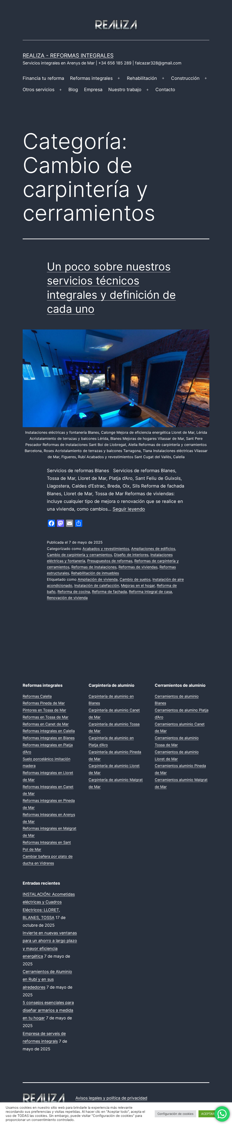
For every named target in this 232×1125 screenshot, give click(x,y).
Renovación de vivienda (67, 597)
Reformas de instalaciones (93, 567)
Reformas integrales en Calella (49, 731)
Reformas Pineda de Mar (44, 703)
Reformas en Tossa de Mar (45, 717)
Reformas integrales (91, 78)
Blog (73, 89)
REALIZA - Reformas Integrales (68, 55)
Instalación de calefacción (96, 585)
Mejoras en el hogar (138, 585)
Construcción (185, 78)
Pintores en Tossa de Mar (44, 710)
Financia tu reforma (43, 78)
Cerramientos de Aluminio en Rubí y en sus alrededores (47, 979)
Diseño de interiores (131, 554)
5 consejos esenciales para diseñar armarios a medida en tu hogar (48, 1010)
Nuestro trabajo (124, 89)
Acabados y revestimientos (105, 548)
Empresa (93, 89)
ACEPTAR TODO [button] (212, 1114)
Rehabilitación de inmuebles (95, 573)
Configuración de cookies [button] (175, 1114)
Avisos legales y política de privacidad (111, 1098)
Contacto (165, 89)
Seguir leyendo (129, 509)
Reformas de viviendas (137, 567)
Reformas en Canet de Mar (46, 724)
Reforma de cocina (74, 591)
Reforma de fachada (109, 591)
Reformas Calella (37, 696)
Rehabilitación (142, 78)
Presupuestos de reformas (109, 561)
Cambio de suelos (135, 579)
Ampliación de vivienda (98, 579)
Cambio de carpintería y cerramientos (79, 554)
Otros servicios (38, 89)
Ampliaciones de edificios (153, 548)
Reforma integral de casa (150, 591)
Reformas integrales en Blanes (49, 738)
